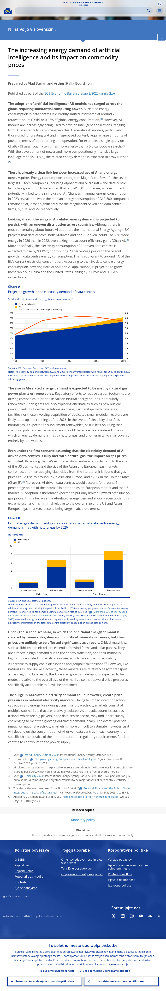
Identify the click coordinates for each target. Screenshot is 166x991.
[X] (113, 916)
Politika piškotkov (120, 874)
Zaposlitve (22, 865)
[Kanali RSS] (159, 916)
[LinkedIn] (122, 916)
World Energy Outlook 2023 (41, 755)
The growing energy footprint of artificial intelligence (66, 759)
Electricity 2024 (33, 776)
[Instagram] (132, 916)
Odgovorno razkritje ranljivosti (82, 874)
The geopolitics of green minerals (84, 797)
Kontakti (20, 882)
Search (148, 10)
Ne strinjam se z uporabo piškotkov (121, 981)
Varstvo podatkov (120, 859)
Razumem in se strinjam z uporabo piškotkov (44, 981)
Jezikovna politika (119, 885)
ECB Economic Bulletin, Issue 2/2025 (71, 93)
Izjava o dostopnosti (121, 880)
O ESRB (20, 859)
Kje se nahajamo (26, 888)
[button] (159, 3)
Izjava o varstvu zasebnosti (57, 971)
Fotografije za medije (29, 876)
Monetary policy (83, 820)
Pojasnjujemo (24, 871)
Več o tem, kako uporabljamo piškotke (106, 971)
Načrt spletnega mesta (17, 897)
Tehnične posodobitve (76, 868)
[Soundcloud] (150, 916)
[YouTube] (141, 916)
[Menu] (159, 10)
